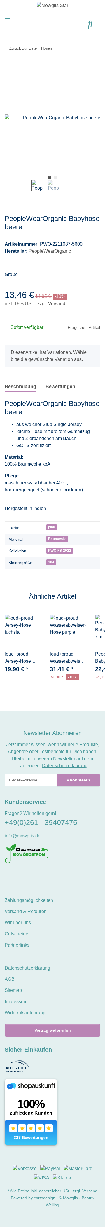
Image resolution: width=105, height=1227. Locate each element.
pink (51, 527)
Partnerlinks (17, 944)
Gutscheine (16, 933)
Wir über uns (18, 922)
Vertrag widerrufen (52, 1030)
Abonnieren (78, 780)
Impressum (16, 1001)
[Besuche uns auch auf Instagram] (28, 876)
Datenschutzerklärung (65, 765)
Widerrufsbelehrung (25, 1012)
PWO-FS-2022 (59, 551)
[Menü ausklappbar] (7, 20)
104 (51, 562)
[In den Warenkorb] (9, 67)
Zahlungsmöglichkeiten (29, 900)
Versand (56, 303)
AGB (10, 979)
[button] (90, 23)
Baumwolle (57, 539)
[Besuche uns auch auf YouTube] (18, 876)
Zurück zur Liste (23, 48)
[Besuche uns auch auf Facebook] (8, 876)
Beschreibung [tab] (20, 386)
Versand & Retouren (26, 911)
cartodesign (44, 1197)
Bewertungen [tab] (60, 386)
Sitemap (13, 990)
